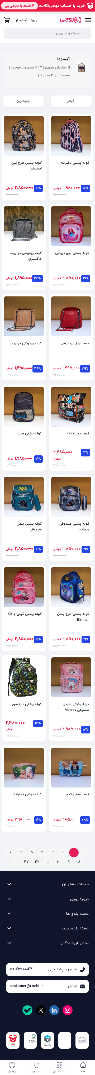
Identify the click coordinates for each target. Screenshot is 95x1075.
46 (37, 861)
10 (58, 861)
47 (26, 861)
